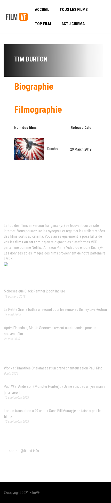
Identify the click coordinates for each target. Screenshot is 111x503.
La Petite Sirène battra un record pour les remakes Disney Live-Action (55, 309)
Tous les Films (74, 9)
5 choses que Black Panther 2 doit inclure (34, 291)
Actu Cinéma (73, 23)
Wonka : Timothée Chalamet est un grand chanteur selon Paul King (53, 368)
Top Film (43, 23)
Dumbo (52, 149)
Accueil (42, 9)
